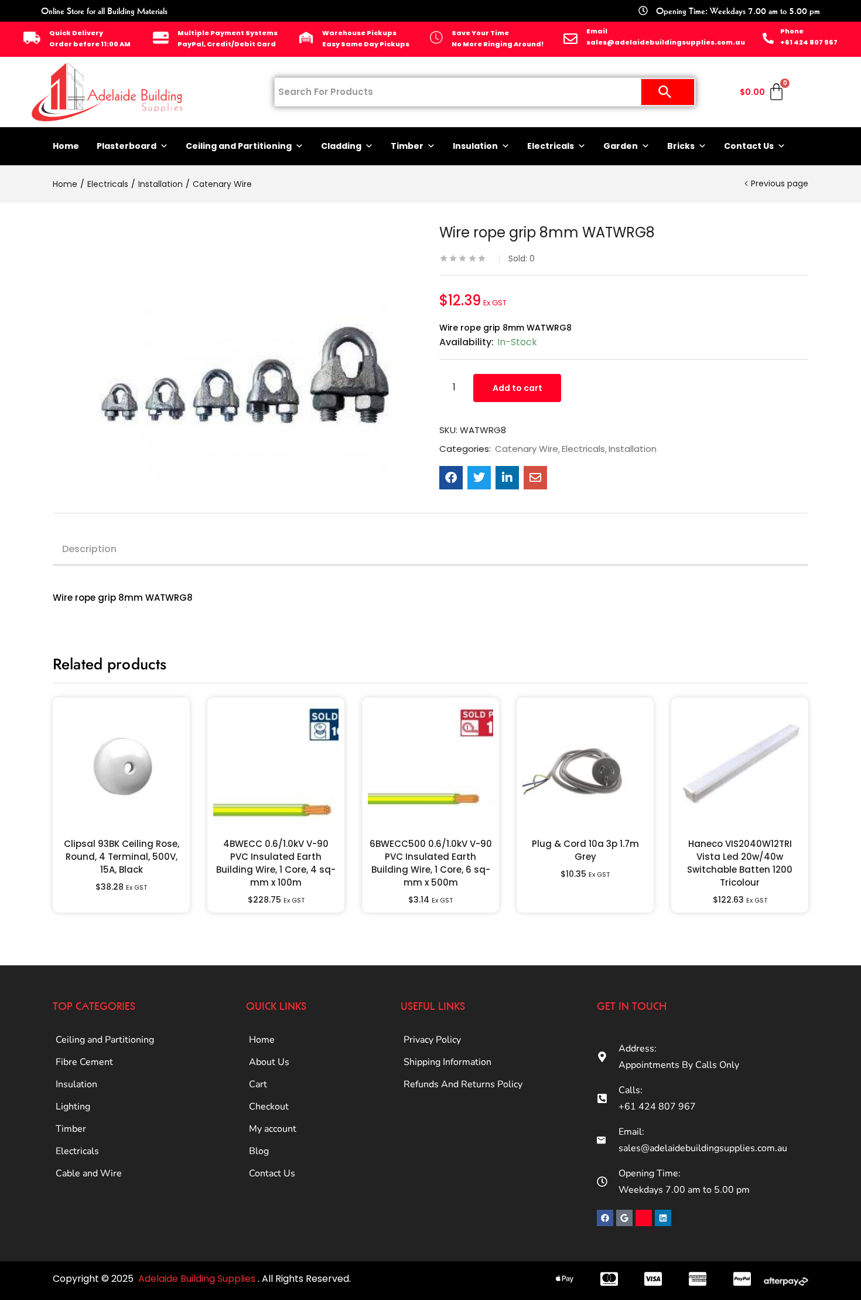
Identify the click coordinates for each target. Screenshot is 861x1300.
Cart (258, 1084)
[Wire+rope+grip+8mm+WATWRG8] (479, 477)
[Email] (570, 39)
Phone (792, 31)
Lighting (73, 1106)
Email (596, 31)
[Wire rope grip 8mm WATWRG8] (451, 477)
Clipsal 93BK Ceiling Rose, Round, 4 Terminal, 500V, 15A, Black (121, 857)
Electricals (550, 146)
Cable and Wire (89, 1173)
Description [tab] (89, 549)
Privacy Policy (432, 1039)
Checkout (269, 1106)
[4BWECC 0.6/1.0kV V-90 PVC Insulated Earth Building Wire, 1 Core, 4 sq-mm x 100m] (276, 766)
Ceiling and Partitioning (239, 146)
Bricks (681, 146)
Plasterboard (126, 146)
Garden (620, 146)
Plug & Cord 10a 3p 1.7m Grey (585, 850)
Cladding (341, 146)
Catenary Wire (222, 184)
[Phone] (768, 38)
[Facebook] (605, 1218)
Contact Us (749, 146)
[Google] (624, 1218)
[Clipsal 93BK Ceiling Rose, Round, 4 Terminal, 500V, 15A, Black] (121, 766)
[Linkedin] (663, 1218)
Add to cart (517, 388)
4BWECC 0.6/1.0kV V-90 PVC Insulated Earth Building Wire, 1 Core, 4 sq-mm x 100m (276, 863)
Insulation (475, 146)
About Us (269, 1062)
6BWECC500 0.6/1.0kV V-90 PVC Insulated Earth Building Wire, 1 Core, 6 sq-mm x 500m (431, 863)
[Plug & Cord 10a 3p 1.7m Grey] (585, 766)
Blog (259, 1151)
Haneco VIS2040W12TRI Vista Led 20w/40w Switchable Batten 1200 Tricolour (739, 863)
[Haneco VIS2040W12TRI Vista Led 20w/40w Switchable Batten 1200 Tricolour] (739, 766)
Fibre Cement (84, 1062)
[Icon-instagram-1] (644, 1218)
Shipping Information (447, 1062)
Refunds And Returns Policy (463, 1084)
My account (272, 1128)
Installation (160, 184)
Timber (407, 146)
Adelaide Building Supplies (198, 1278)
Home (66, 146)
